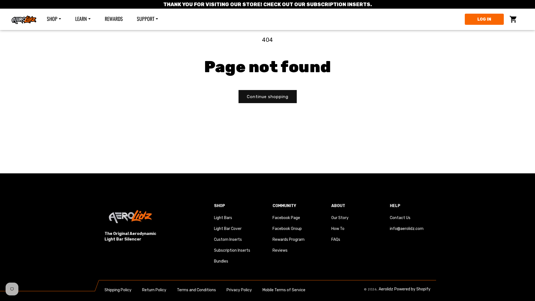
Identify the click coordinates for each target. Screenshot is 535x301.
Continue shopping (267, 96)
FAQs (335, 239)
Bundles (221, 261)
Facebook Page (286, 217)
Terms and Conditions (196, 290)
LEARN (81, 18)
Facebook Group (287, 228)
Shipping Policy (118, 290)
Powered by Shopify (412, 289)
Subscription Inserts (232, 250)
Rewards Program (289, 239)
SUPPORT (145, 18)
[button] (57, 19)
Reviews (280, 250)
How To (337, 228)
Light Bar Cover (228, 228)
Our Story (340, 217)
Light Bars (223, 217)
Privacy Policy (239, 290)
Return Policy (154, 290)
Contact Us (400, 217)
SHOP (52, 18)
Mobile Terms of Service (283, 290)
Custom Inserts (228, 239)
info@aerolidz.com (407, 228)
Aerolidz (386, 289)
